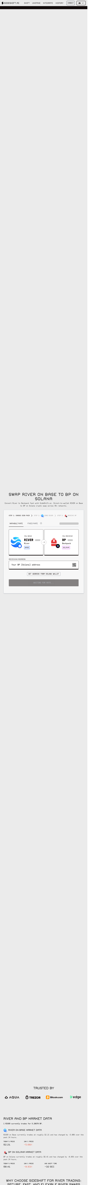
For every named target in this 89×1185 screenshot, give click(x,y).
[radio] (16, 524)
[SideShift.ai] (10, 3)
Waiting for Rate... (43, 583)
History (59, 3)
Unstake (36, 3)
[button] (81, 3)
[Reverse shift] (43, 542)
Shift (27, 3)
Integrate (48, 3)
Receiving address (17, 559)
